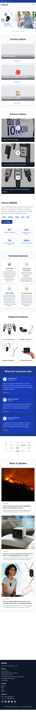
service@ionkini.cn (9, 696)
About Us (3, 685)
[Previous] (3, 20)
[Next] (33, 20)
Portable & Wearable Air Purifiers (9, 673)
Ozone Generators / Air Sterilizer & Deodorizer (12, 676)
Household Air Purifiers (7, 675)
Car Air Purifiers (5, 671)
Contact (3, 691)
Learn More (6, 222)
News (2, 687)
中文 (5, 1)
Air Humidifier (4, 680)
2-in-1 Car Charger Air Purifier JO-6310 (14, 164)
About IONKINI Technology (10, 139)
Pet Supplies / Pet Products (8, 678)
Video (2, 689)
